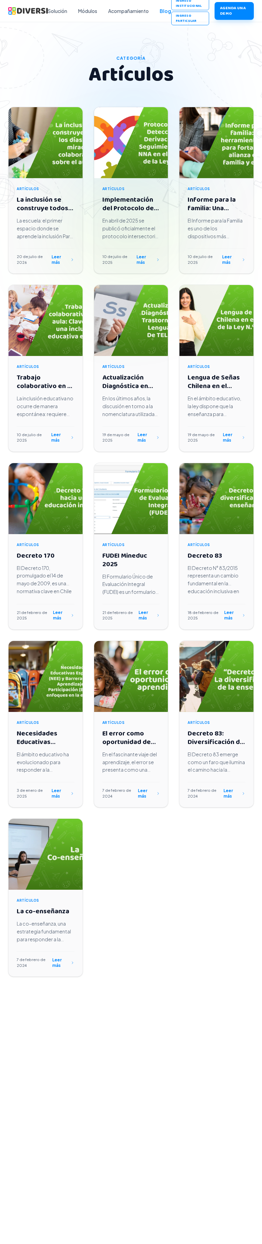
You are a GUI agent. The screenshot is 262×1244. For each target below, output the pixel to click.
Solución (57, 11)
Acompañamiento (128, 11)
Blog (165, 11)
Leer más (56, 259)
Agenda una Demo (233, 11)
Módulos (87, 11)
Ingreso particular (186, 18)
